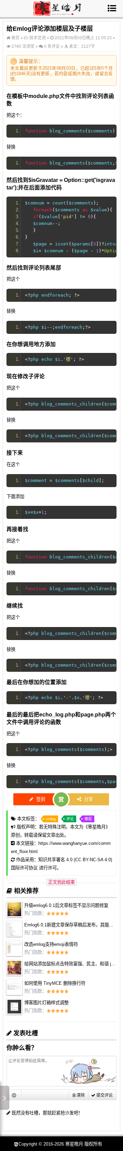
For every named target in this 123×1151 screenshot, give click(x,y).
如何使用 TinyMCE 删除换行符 (54, 983)
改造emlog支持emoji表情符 (51, 944)
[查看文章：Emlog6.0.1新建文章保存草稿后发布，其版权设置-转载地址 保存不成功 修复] (14, 935)
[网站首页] (57, 13)
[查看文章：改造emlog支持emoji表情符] (14, 954)
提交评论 (104, 1095)
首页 (14, 37)
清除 (80, 1095)
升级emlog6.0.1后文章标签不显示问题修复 (66, 905)
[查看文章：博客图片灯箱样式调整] (14, 1012)
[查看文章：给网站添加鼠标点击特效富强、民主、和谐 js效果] (14, 974)
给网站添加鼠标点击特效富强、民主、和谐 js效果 (73, 963)
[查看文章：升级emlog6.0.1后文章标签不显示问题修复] (14, 915)
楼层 (88, 819)
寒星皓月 (97, 826)
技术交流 (37, 37)
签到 (40, 799)
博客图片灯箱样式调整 (46, 1002)
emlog (51, 819)
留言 (103, 73)
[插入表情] (14, 1095)
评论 (70, 819)
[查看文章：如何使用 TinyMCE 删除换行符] (14, 993)
